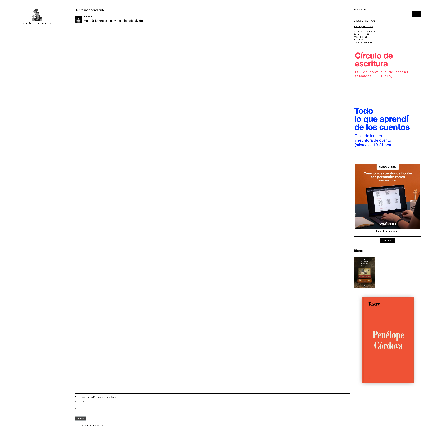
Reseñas (358, 39)
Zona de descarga (363, 42)
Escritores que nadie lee (37, 22)
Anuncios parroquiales (365, 31)
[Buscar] (416, 14)
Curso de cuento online (387, 231)
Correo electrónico (82, 402)
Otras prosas (360, 37)
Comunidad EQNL (363, 34)
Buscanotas (360, 9)
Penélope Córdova (363, 26)
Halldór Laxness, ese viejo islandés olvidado (115, 20)
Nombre (78, 409)
